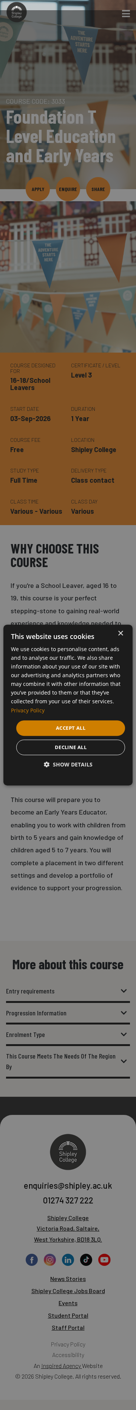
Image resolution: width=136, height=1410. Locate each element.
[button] (68, 764)
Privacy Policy (28, 710)
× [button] (120, 633)
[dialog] (68, 705)
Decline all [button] (71, 747)
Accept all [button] (70, 727)
